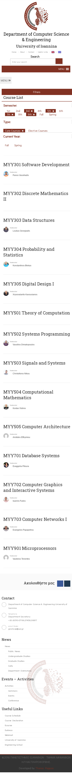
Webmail (9, 734)
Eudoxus (8, 730)
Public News (14, 651)
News (7, 646)
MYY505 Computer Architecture (36, 426)
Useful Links (43, 52)
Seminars (12, 690)
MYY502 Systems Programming (36, 334)
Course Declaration (14, 720)
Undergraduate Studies (19, 656)
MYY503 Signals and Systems (34, 363)
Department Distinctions (19, 670)
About (22, 52)
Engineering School (13, 744)
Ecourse (8, 725)
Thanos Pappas (44, 768)
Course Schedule (13, 715)
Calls (10, 665)
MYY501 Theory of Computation (36, 313)
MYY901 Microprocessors (29, 548)
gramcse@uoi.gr (16, 628)
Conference (13, 700)
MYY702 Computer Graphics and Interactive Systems (32, 487)
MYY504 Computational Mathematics (28, 394)
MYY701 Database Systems (31, 455)
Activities (9, 685)
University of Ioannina (15, 739)
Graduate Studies (16, 660)
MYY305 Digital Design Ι (28, 284)
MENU (4, 80)
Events (11, 695)
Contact (31, 52)
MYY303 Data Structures (29, 220)
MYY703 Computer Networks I (35, 519)
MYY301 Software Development (36, 164)
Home (14, 52)
